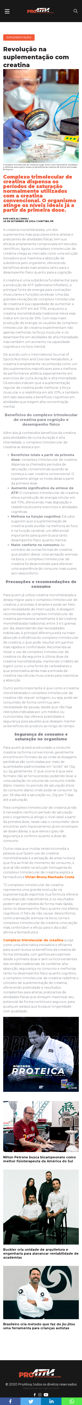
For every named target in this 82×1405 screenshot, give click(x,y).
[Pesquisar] (75, 11)
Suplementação (18, 37)
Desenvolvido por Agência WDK (41, 1388)
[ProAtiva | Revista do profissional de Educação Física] (41, 1373)
